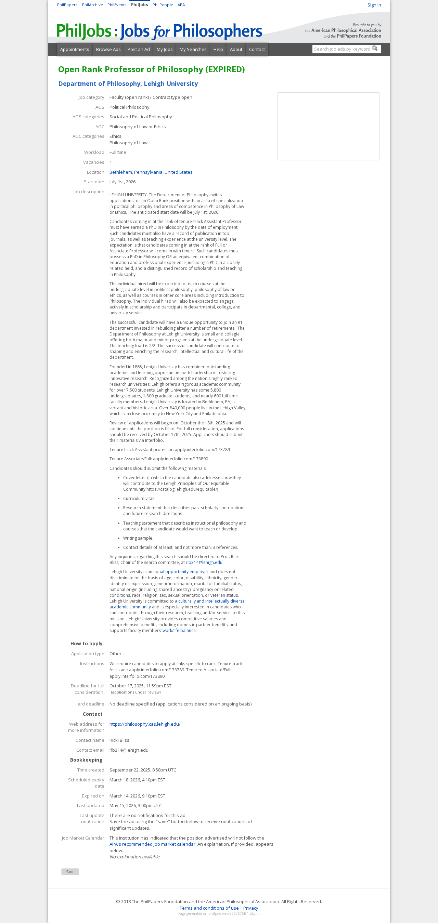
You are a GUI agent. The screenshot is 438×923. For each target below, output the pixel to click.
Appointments (74, 49)
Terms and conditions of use (209, 908)
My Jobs (165, 49)
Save (70, 871)
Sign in (374, 5)
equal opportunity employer (180, 572)
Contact (257, 49)
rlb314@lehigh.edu (204, 562)
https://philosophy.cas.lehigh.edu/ (145, 724)
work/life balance (179, 630)
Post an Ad (139, 49)
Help (218, 49)
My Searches (193, 49)
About (236, 49)
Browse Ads (108, 49)
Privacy (250, 908)
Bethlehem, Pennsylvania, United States (151, 172)
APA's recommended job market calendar (152, 844)
